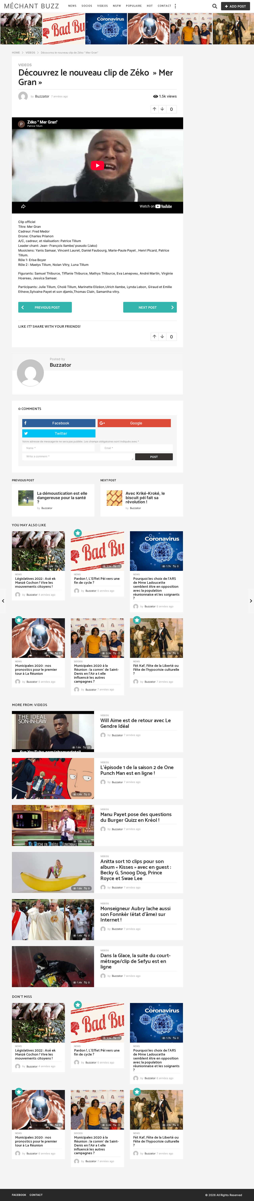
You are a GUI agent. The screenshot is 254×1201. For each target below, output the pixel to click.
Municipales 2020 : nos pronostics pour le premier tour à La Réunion (36, 670)
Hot (150, 6)
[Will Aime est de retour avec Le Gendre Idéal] (53, 731)
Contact (164, 6)
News (72, 6)
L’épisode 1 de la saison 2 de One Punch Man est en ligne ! (137, 770)
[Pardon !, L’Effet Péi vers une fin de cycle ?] (97, 551)
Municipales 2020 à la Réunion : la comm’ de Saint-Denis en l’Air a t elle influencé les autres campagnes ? (96, 673)
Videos (102, 6)
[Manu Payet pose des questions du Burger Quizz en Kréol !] (53, 825)
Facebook (60, 423)
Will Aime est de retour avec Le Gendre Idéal (135, 723)
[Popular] (78, 533)
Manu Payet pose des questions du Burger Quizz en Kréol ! (136, 817)
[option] (21, 28)
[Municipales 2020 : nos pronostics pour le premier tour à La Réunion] (38, 638)
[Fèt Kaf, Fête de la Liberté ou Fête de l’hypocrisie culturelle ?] (156, 638)
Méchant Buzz (31, 6)
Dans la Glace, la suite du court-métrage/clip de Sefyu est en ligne (135, 961)
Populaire (134, 6)
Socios (87, 6)
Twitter (61, 433)
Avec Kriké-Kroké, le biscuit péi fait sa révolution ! (145, 497)
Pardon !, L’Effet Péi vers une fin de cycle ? (97, 581)
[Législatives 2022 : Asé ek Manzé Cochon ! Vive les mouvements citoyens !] (38, 551)
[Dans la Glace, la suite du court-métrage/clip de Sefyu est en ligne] (53, 966)
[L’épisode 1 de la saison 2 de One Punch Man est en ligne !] (53, 778)
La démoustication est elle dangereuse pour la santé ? (62, 497)
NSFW (117, 6)
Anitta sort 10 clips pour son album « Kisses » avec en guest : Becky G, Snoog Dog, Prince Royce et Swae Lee (135, 870)
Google (136, 423)
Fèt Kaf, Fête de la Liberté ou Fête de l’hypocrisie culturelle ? (156, 670)
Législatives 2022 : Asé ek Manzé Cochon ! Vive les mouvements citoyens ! (35, 583)
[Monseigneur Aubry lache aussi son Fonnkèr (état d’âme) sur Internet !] (53, 919)
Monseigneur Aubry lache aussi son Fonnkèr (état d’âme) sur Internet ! (135, 914)
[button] (175, 6)
